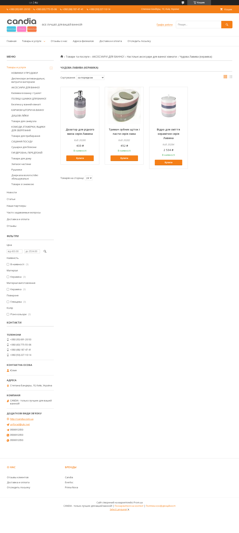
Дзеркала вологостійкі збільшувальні (24, 177)
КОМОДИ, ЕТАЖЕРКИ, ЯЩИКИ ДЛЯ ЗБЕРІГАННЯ (28, 128)
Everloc (69, 482)
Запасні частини (21, 164)
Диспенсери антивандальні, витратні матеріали (28, 80)
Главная (11, 41)
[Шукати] (226, 24)
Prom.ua (138, 502)
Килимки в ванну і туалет (26, 93)
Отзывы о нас (59, 41)
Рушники (16, 169)
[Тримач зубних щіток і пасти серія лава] (124, 105)
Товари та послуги (77, 56)
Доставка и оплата (110, 41)
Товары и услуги (31, 41)
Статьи (11, 199)
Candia (69, 477)
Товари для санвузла (23, 121)
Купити (80, 158)
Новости (12, 192)
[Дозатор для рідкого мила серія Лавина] (80, 105)
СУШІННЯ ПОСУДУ (21, 141)
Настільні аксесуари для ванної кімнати (152, 56)
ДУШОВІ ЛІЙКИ (20, 115)
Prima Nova (71, 487)
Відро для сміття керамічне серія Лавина (168, 134)
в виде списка (230, 77)
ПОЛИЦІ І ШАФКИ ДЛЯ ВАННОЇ (28, 98)
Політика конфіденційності (161, 505)
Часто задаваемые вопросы (24, 212)
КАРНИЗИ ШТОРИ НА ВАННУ (27, 110)
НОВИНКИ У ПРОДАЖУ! (24, 73)
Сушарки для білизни (23, 147)
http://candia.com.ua (21, 418)
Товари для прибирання (25, 136)
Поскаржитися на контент (129, 505)
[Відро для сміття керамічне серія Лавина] (168, 105)
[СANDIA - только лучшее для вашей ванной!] (22, 31)
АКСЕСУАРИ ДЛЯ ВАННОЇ (108, 56)
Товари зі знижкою (22, 184)
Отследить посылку (139, 41)
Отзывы (11, 226)
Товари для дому (21, 158)
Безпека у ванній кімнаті (26, 104)
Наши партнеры (16, 205)
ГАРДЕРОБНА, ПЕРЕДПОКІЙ (26, 152)
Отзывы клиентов (18, 477)
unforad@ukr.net (20, 424)
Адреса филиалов (83, 41)
